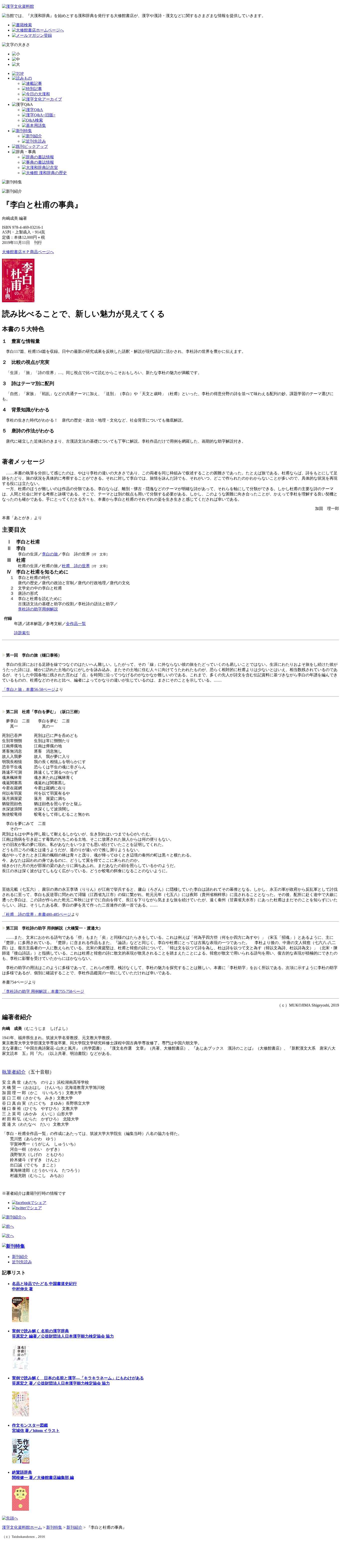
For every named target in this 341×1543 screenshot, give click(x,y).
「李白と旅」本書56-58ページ (28, 689)
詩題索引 (22, 633)
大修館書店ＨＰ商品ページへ (28, 252)
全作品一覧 (76, 624)
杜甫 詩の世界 (76, 566)
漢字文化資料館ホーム (22, 1527)
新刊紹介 (20, 1257)
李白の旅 (50, 554)
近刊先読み (22, 1262)
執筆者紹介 (14, 1072)
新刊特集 (54, 1527)
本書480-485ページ (54, 914)
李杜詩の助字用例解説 (38, 609)
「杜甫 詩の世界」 (20, 914)
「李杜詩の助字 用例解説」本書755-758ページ (43, 991)
